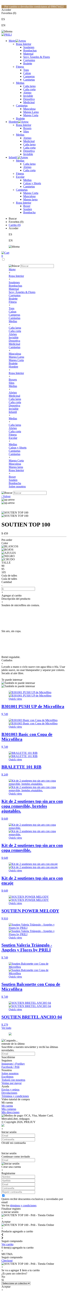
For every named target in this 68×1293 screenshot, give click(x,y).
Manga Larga (31, 112)
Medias (20, 82)
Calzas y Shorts (32, 183)
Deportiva (29, 99)
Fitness (20, 66)
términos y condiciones (23, 1205)
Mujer (12, 40)
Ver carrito (7, 1244)
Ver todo (6, 1027)
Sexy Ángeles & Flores (36, 56)
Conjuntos (29, 60)
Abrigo (27, 92)
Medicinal (29, 102)
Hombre (13, 121)
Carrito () (15, 225)
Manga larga (30, 199)
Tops (26, 69)
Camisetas (29, 79)
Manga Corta (30, 115)
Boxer (26, 205)
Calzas (27, 73)
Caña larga (29, 86)
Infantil (13, 157)
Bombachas (30, 50)
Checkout (7, 1260)
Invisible (28, 95)
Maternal (28, 53)
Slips (26, 131)
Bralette (27, 63)
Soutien (27, 209)
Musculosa (29, 108)
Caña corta (29, 89)
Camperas (29, 76)
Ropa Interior (23, 44)
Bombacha (29, 212)
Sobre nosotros (17, 486)
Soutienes (28, 47)
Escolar (20, 176)
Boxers (27, 128)
